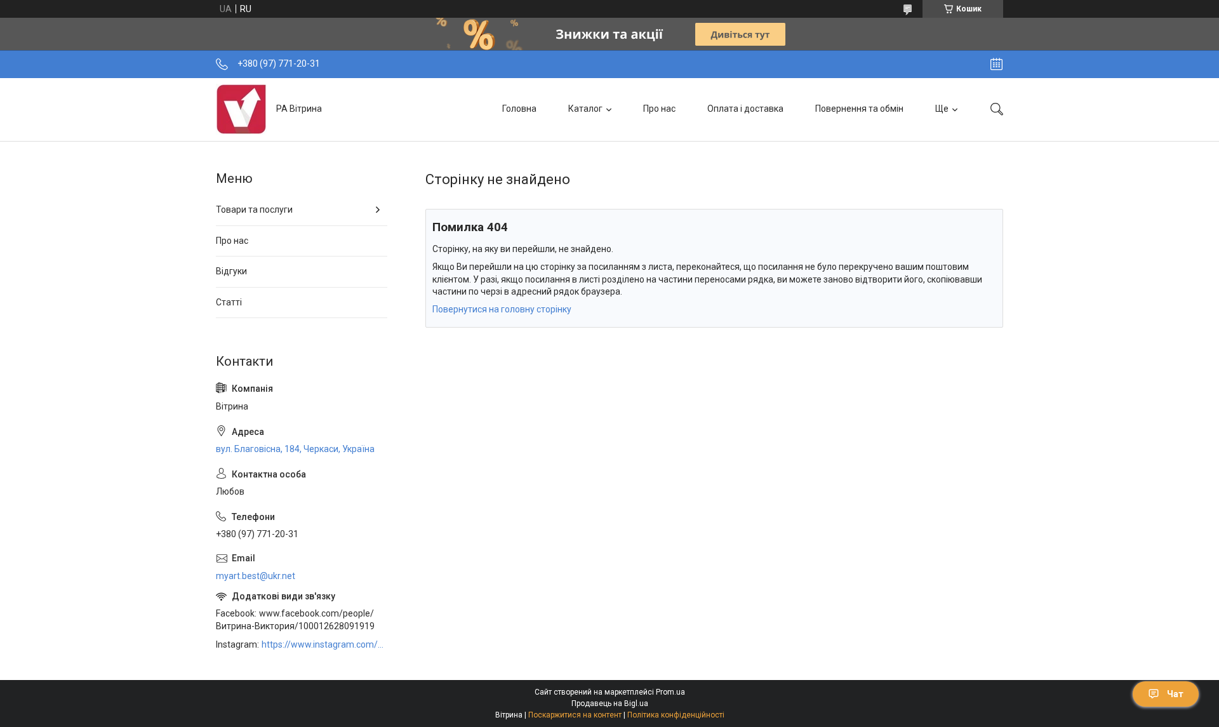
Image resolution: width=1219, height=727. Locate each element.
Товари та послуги (254, 209)
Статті (229, 302)
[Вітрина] (241, 109)
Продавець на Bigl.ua (609, 703)
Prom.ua (670, 692)
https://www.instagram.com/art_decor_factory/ (324, 644)
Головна (519, 108)
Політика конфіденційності (675, 714)
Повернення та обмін (859, 108)
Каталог (585, 108)
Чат (1175, 694)
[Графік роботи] (996, 64)
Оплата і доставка (745, 108)
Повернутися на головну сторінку (501, 309)
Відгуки (231, 271)
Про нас (659, 108)
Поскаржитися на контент (575, 714)
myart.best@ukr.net (255, 576)
